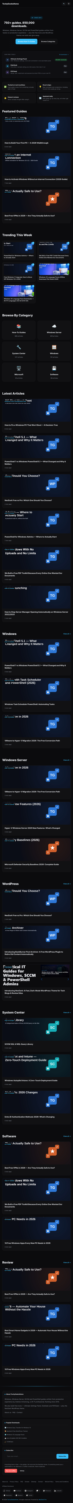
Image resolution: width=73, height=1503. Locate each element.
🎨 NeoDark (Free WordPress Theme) (16, 1431)
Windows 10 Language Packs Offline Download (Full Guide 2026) (52, 278)
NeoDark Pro (42, 1499)
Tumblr (29, 1496)
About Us (5, 1481)
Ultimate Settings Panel (32, 1406)
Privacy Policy (14, 1481)
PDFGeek (55, 1406)
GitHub (22, 1471)
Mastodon (8, 1496)
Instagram (29, 1491)
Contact (19, 1412)
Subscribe (62, 1456)
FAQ (13, 1412)
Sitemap (33, 1481)
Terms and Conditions (62, 1481)
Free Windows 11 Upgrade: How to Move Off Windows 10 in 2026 (18, 278)
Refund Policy (49, 1481)
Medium (19, 1496)
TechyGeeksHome (10, 4)
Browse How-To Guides (26, 41)
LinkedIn (58, 1491)
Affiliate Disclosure (8, 1486)
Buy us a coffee (11, 1471)
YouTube (17, 1491)
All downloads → (64, 54)
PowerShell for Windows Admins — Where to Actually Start (18, 256)
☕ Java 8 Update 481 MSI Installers (16, 1438)
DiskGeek (45, 1406)
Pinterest (47, 1491)
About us (8, 1412)
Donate (27, 1481)
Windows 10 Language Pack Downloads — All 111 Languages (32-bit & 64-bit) (19, 300)
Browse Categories (48, 41)
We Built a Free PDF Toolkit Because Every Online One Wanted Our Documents (54, 256)
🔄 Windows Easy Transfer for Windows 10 (18, 1427)
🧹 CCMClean (9, 1441)
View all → (67, 634)
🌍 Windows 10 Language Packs (14, 1434)
